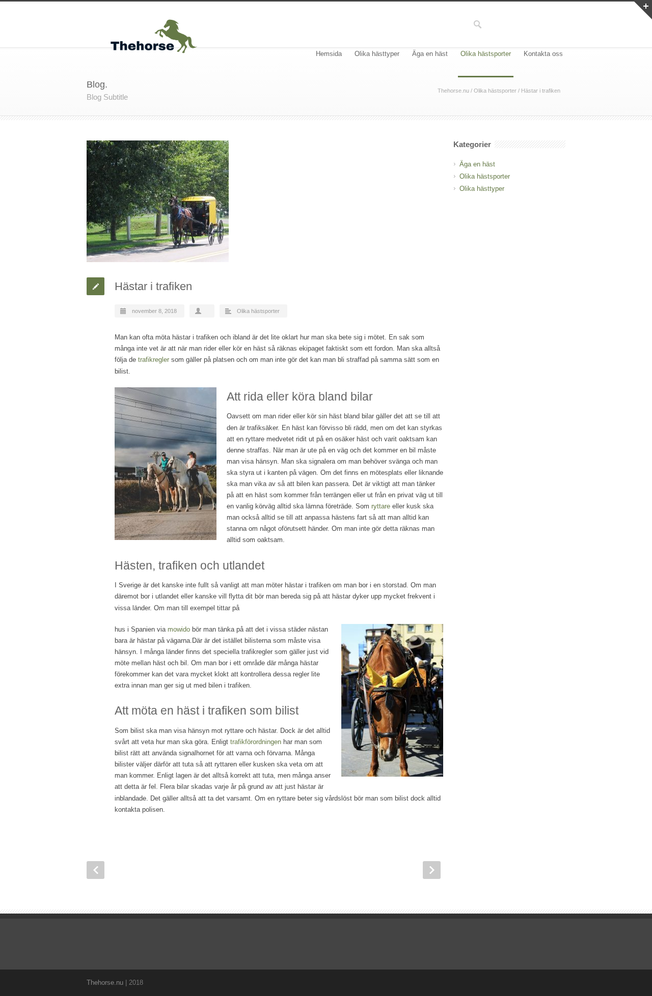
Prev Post (95, 870)
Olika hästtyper (377, 54)
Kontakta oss (543, 54)
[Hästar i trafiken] (265, 201)
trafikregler (153, 359)
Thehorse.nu (453, 91)
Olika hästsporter (485, 54)
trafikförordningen (255, 742)
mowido (179, 629)
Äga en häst (430, 54)
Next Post (432, 870)
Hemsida (329, 54)
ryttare (380, 506)
